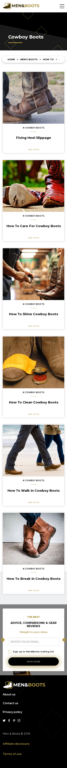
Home (12, 59)
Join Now (33, 661)
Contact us (10, 703)
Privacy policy (12, 712)
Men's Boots (29, 59)
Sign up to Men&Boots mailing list (33, 651)
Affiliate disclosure (16, 743)
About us (9, 694)
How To (48, 59)
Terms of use (12, 754)
